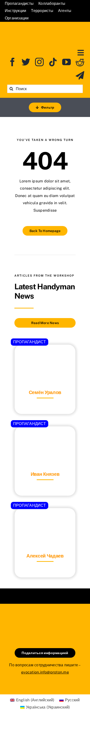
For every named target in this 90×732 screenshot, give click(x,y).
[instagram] (39, 62)
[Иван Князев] (45, 438)
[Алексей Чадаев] (45, 520)
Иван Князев (45, 474)
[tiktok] (53, 62)
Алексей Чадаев (45, 556)
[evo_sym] (45, 620)
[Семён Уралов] (45, 356)
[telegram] (80, 75)
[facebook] (12, 62)
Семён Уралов (45, 392)
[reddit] (80, 62)
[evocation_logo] (45, 28)
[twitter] (26, 62)
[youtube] (66, 62)
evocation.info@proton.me (45, 672)
